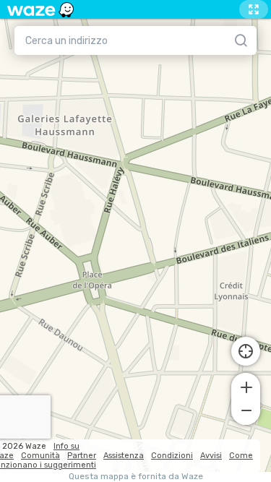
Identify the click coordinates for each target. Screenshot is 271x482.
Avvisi (211, 455)
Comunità (40, 455)
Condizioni (172, 455)
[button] (245, 386)
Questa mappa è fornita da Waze (136, 476)
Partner (81, 455)
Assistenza (123, 455)
